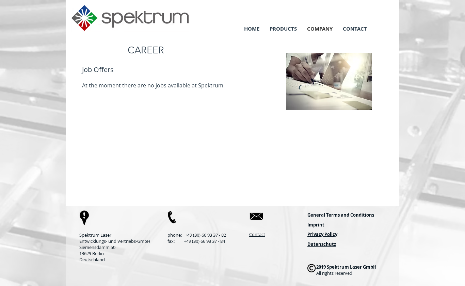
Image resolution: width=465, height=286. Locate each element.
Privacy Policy (322, 234)
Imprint (315, 225)
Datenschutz (321, 244)
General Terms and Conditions (340, 215)
